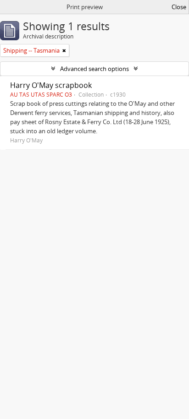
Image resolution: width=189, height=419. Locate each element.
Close (179, 7)
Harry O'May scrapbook (51, 85)
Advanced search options (94, 69)
